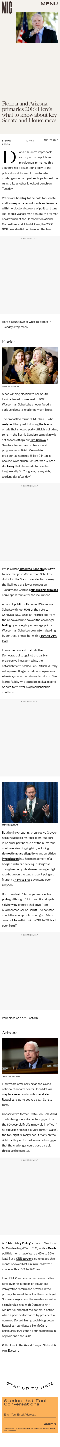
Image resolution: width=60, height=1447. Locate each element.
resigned (8, 424)
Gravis (52, 1248)
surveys (15, 1299)
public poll (21, 604)
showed (33, 869)
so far (27, 1119)
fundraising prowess (44, 589)
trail (17, 894)
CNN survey (24, 1258)
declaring (8, 466)
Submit (50, 1423)
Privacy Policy (11, 1430)
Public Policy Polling (17, 1243)
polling (6, 899)
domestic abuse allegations (20, 853)
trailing (7, 625)
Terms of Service (48, 1428)
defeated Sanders (31, 568)
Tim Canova (38, 439)
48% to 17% (22, 879)
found (18, 920)
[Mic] (7, 7)
